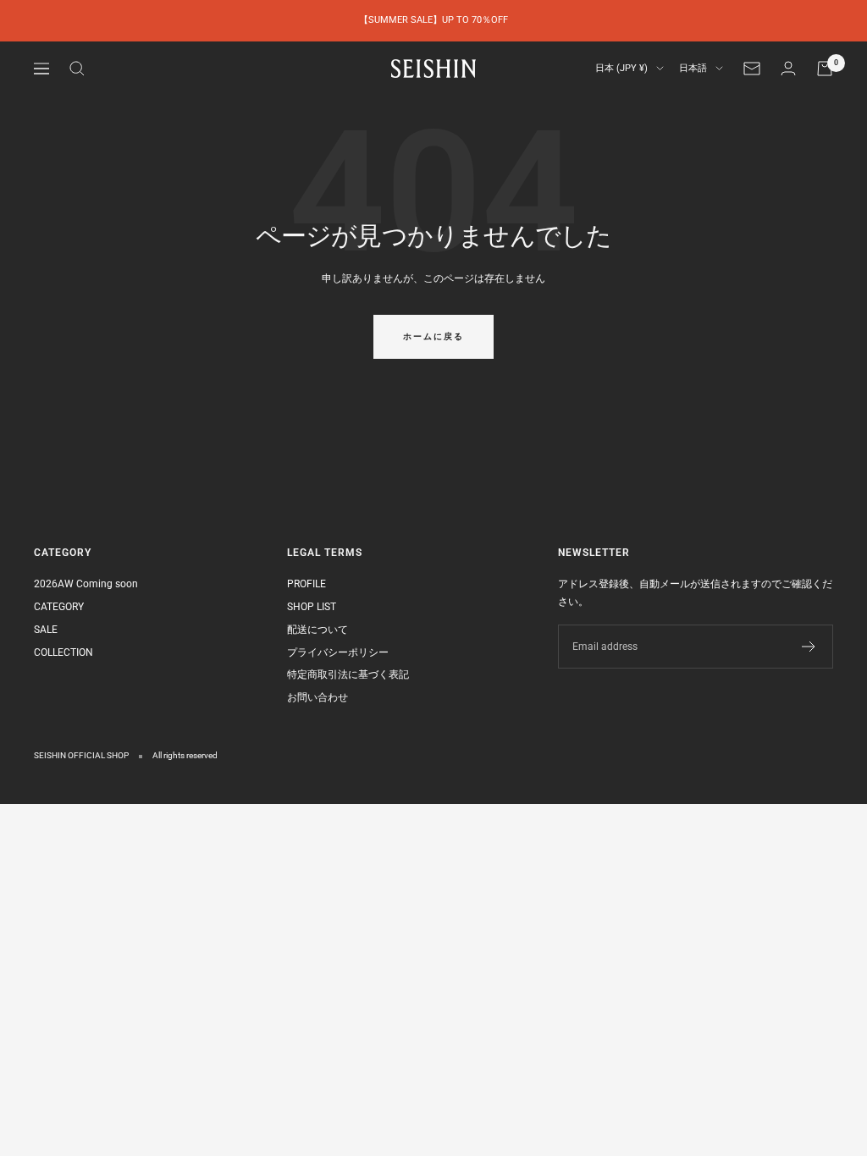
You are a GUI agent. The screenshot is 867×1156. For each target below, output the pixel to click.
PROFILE (306, 584)
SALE (46, 630)
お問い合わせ (317, 697)
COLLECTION (63, 652)
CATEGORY (59, 607)
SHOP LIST (311, 607)
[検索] (77, 68)
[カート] (824, 68)
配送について (317, 630)
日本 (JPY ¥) (621, 68)
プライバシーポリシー (338, 652)
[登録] (809, 646)
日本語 (693, 68)
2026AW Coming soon (86, 584)
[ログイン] (788, 68)
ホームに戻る (433, 336)
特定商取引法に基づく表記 (348, 674)
